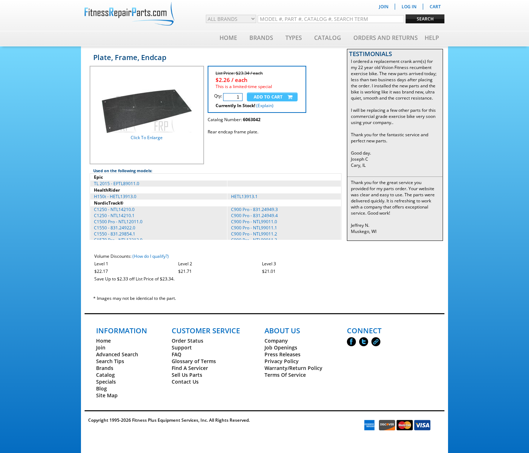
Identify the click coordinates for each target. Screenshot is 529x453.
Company (276, 340)
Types (293, 38)
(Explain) (264, 105)
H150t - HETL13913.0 (115, 196)
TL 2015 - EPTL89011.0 (116, 183)
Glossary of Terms (194, 361)
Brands (261, 38)
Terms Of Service (285, 374)
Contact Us (185, 381)
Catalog (327, 38)
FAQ (176, 354)
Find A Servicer (190, 368)
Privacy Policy (281, 361)
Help (432, 38)
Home (228, 38)
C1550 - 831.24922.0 (114, 228)
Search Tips (110, 361)
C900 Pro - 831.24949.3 (254, 209)
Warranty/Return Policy (293, 368)
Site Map (107, 395)
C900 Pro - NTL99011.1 (254, 228)
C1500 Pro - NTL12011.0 (118, 222)
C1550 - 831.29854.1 (114, 234)
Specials (106, 381)
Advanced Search (117, 354)
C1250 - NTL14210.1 (114, 215)
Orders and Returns (385, 38)
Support (182, 347)
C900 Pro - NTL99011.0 (254, 222)
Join (100, 347)
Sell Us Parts (187, 374)
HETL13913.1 (244, 196)
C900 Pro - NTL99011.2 (254, 234)
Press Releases (282, 354)
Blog (101, 388)
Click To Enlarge (147, 137)
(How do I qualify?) (150, 256)
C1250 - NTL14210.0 (114, 209)
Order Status (187, 340)
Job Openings (280, 347)
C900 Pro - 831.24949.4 (254, 215)
